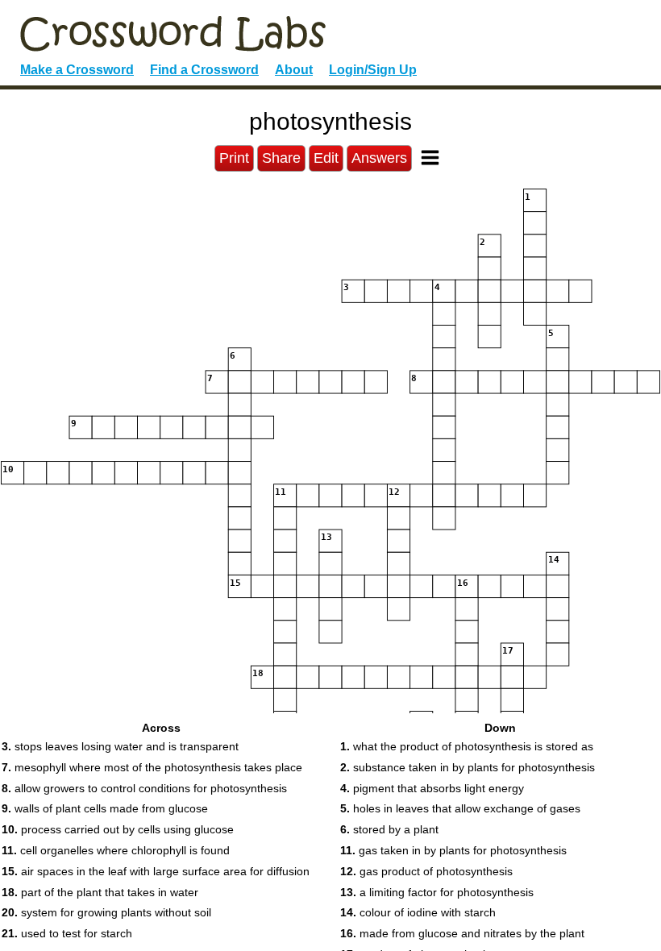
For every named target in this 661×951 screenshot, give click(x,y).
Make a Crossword (77, 70)
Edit (326, 158)
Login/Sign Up (373, 70)
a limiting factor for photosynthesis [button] (437, 892)
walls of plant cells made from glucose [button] (105, 808)
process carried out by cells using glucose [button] (118, 829)
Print (234, 158)
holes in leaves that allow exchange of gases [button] (460, 808)
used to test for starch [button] (67, 933)
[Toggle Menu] (430, 157)
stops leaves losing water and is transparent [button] (120, 746)
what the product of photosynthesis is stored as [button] (466, 746)
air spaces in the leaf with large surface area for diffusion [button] (156, 871)
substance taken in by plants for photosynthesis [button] (467, 767)
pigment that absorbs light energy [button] (432, 788)
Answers (379, 158)
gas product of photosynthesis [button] (426, 871)
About (294, 70)
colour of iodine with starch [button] (418, 912)
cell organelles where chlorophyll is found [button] (116, 850)
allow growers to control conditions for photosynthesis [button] (144, 788)
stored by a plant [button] (389, 829)
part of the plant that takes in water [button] (100, 892)
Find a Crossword (204, 70)
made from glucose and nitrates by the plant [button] (462, 933)
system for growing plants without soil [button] (106, 912)
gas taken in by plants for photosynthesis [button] (453, 850)
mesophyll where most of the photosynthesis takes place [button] (152, 767)
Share (281, 158)
